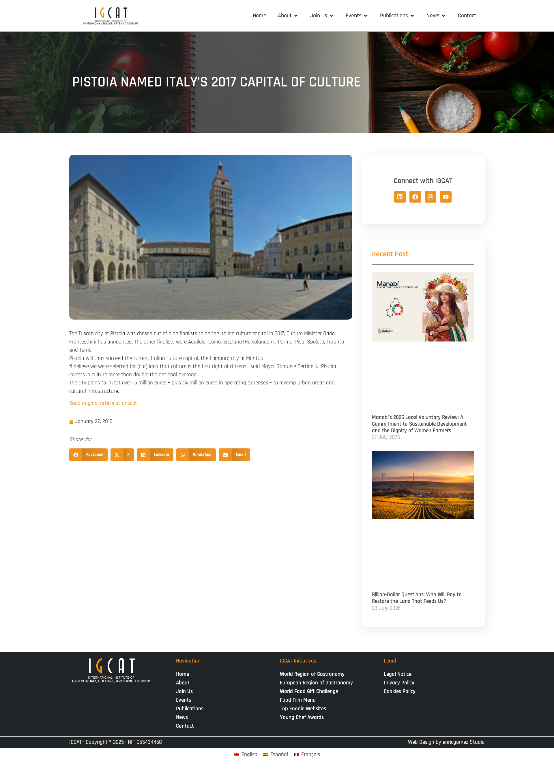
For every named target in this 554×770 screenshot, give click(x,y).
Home (182, 674)
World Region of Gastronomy (312, 674)
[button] (288, 15)
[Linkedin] (400, 197)
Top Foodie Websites (303, 708)
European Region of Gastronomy (316, 682)
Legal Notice (397, 674)
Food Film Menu (298, 700)
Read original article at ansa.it (103, 403)
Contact (185, 726)
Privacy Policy (399, 682)
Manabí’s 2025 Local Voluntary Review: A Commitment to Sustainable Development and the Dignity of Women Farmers (419, 424)
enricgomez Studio (464, 742)
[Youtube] (446, 197)
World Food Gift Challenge (309, 691)
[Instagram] (430, 197)
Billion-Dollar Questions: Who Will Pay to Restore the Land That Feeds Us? (417, 598)
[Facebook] (415, 197)
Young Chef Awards (302, 717)
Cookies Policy (399, 691)
